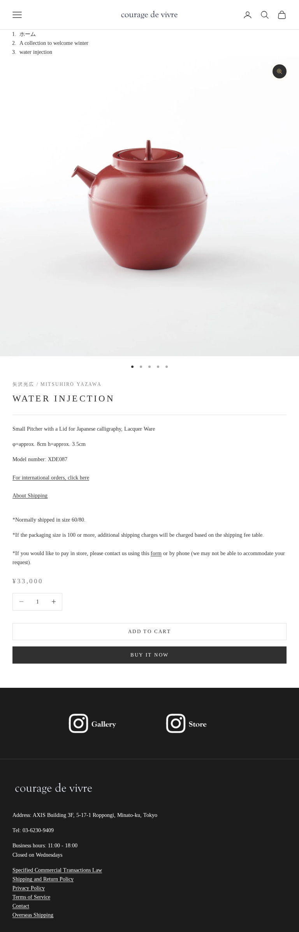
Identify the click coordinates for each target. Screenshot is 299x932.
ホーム (27, 34)
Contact (20, 906)
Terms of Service (31, 897)
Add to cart (149, 631)
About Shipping (29, 496)
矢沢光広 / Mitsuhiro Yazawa (57, 384)
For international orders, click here (50, 478)
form (156, 553)
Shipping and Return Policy (43, 879)
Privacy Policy (28, 888)
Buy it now (149, 655)
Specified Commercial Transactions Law (57, 870)
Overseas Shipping (32, 915)
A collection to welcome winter (53, 43)
